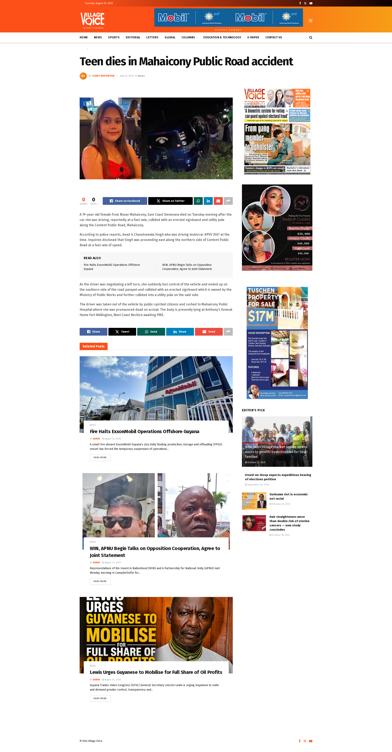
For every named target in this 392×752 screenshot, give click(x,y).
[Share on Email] (218, 201)
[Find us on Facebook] (300, 3)
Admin (96, 438)
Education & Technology (222, 37)
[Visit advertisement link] (277, 131)
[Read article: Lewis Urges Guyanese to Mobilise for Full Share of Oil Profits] (156, 635)
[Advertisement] (277, 574)
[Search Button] (310, 37)
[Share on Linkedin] (208, 201)
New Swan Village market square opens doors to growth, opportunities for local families (276, 452)
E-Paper (253, 37)
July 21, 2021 (127, 75)
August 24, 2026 (112, 438)
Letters (152, 37)
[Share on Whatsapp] (198, 201)
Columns (188, 37)
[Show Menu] (310, 20)
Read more (102, 456)
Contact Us (273, 37)
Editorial (133, 37)
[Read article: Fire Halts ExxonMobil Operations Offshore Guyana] (156, 394)
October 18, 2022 (280, 535)
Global (170, 37)
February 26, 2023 (280, 504)
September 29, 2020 (258, 484)
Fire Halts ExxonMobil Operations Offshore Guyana (144, 431)
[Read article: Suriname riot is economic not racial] (254, 501)
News (98, 37)
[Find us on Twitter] (305, 3)
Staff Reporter (103, 75)
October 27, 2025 (256, 462)
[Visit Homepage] (92, 20)
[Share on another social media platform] (228, 201)
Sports (114, 37)
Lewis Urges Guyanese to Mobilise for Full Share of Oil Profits (156, 672)
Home (84, 37)
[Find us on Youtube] (311, 3)
